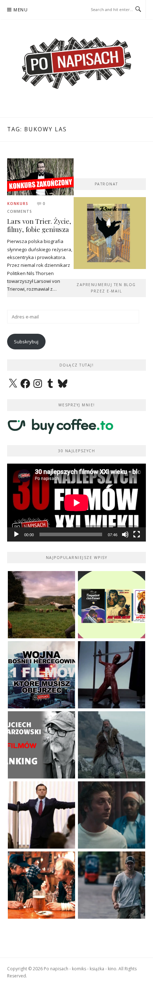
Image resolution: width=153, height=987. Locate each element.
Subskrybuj (26, 341)
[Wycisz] (125, 534)
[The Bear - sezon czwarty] (111, 815)
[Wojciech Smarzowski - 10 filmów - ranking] (41, 745)
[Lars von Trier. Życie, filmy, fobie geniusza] (40, 176)
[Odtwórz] (16, 534)
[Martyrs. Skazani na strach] (111, 674)
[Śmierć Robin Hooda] (111, 745)
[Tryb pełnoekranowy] (136, 534)
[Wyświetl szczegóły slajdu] (110, 233)
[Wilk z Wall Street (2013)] (41, 815)
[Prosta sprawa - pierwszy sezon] (111, 885)
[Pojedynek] (41, 604)
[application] (76, 503)
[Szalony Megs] (41, 885)
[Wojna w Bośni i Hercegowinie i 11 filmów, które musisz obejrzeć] (41, 674)
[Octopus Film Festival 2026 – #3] (111, 604)
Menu (21, 10)
